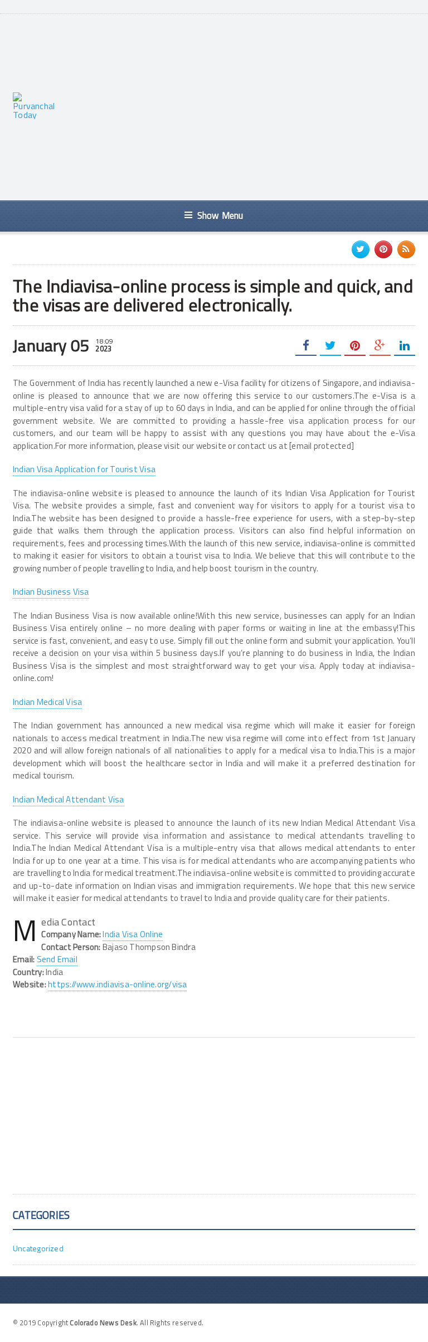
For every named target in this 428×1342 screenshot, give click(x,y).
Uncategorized (38, 1248)
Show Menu (220, 215)
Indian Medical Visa (47, 702)
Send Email (57, 959)
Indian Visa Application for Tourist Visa (84, 469)
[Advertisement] (247, 106)
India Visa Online (133, 934)
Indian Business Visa (51, 591)
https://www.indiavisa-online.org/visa (117, 984)
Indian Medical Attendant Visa (68, 799)
